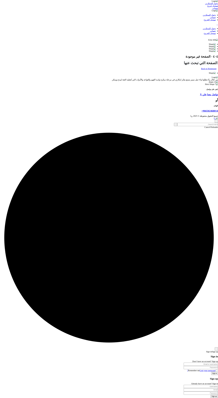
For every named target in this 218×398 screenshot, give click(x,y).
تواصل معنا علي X (209, 94)
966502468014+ (209, 111)
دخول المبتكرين (211, 3)
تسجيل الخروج (210, 20)
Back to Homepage (208, 69)
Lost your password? (201, 370)
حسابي (215, 8)
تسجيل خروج (212, 6)
